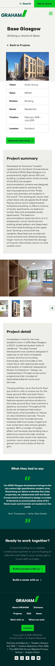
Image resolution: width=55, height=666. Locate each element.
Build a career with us (26, 579)
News (39, 613)
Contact (27, 628)
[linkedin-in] (16, 658)
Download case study (19, 140)
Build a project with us (26, 568)
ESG (29, 613)
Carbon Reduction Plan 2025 (33, 646)
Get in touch (44, 3)
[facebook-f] (27, 658)
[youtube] (38, 658)
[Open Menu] (51, 13)
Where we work (37, 619)
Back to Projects (20, 45)
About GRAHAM (20, 607)
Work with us (17, 619)
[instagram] (22, 658)
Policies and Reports (18, 643)
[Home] (14, 13)
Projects (17, 613)
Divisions (38, 607)
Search (27, 3)
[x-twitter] (33, 658)
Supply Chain (32, 652)
